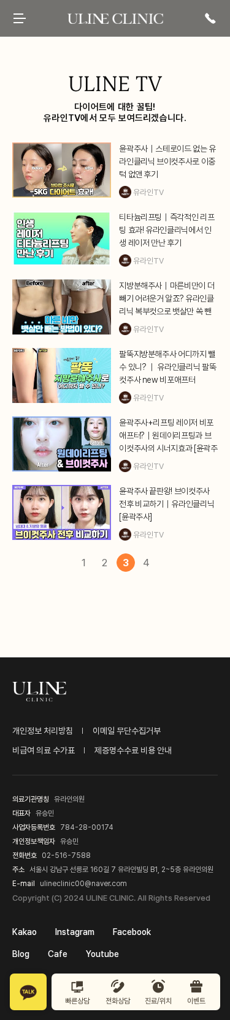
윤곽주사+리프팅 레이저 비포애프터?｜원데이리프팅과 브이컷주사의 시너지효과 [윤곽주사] (168, 436)
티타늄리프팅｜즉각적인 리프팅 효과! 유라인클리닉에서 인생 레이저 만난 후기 (166, 230)
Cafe (57, 954)
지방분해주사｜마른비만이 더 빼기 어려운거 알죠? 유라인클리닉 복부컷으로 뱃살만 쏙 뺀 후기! (166, 299)
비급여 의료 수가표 (43, 750)
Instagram (74, 932)
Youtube (102, 954)
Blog (20, 954)
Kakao (24, 932)
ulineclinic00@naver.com (83, 883)
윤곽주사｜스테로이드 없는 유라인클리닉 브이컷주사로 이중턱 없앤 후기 (167, 161)
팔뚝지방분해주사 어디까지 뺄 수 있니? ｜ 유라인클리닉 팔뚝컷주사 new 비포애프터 (167, 367)
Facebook (132, 932)
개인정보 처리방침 (42, 731)
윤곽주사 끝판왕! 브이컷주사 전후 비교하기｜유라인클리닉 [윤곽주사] (166, 504)
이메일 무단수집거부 (127, 731)
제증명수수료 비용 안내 (133, 750)
